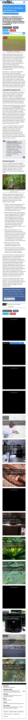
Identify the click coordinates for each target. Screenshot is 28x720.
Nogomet (5, 700)
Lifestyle (5, 5)
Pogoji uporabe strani (7, 714)
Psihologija (13, 692)
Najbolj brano (6, 343)
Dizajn (13, 695)
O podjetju (5, 711)
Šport (4, 698)
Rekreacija (14, 690)
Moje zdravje (9, 690)
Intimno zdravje (19, 707)
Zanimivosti (12, 687)
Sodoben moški (7, 689)
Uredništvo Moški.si (13, 711)
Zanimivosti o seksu (7, 708)
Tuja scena (5, 703)
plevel (9, 304)
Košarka (9, 700)
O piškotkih (5, 716)
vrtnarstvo (10, 306)
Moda (4, 690)
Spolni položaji (12, 707)
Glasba (16, 703)
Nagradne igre (16, 714)
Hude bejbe (14, 708)
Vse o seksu (6, 705)
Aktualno (6, 686)
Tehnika (9, 695)
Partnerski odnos (7, 692)
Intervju (19, 703)
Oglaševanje (20, 711)
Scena (5, 702)
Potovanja (5, 695)
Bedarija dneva (6, 687)
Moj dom (9, 5)
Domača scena (11, 703)
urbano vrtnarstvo (16, 304)
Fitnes (18, 690)
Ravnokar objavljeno (15, 343)
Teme (22, 343)
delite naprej (9, 299)
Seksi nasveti (6, 707)
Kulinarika (5, 416)
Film (23, 703)
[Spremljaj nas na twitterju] (24, 691)
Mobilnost (11, 696)
